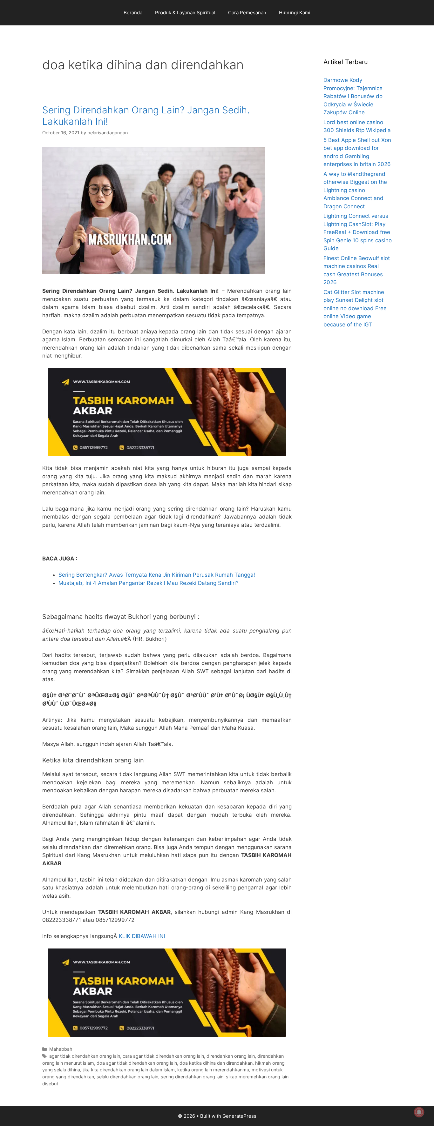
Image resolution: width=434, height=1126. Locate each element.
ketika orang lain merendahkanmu (213, 1069)
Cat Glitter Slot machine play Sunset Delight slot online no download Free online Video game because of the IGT (355, 308)
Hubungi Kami (294, 13)
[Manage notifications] (419, 1112)
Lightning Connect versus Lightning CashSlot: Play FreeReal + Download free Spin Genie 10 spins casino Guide (357, 232)
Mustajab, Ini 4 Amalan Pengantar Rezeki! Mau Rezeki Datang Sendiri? (148, 583)
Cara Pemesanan (247, 13)
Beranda (133, 13)
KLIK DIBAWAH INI (142, 936)
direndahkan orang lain (231, 1056)
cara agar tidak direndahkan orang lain (163, 1056)
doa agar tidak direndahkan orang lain (137, 1063)
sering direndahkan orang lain (192, 1076)
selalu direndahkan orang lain (127, 1076)
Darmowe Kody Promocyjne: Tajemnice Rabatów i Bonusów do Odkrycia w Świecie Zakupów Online (353, 96)
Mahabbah (60, 1049)
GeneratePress (239, 1116)
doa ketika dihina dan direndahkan (216, 1063)
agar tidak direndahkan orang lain (84, 1056)
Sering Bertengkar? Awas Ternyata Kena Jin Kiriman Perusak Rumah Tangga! (156, 575)
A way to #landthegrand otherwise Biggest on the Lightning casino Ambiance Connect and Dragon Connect (355, 190)
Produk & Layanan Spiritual (185, 13)
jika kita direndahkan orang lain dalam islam (129, 1069)
